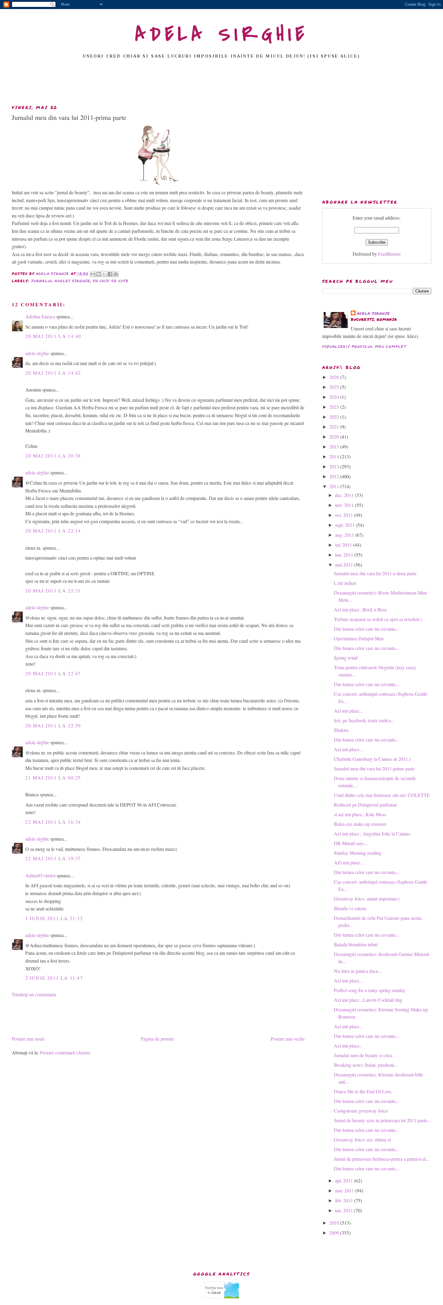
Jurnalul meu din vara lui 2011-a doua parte (375, 573)
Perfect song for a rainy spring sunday (369, 990)
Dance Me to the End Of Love (362, 1091)
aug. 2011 (345, 535)
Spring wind (345, 657)
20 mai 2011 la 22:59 (53, 725)
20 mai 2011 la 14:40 (53, 336)
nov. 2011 (345, 505)
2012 (334, 476)
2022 (334, 417)
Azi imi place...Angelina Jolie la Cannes (372, 833)
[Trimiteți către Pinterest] (116, 274)
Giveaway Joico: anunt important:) (366, 898)
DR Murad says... (351, 843)
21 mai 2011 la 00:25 (53, 777)
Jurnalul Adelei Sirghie (60, 280)
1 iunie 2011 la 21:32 (54, 918)
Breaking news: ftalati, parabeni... (366, 1065)
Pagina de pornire (157, 1038)
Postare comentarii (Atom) (65, 1052)
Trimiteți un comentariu (34, 994)
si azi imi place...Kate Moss (360, 814)
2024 (334, 397)
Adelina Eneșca (40, 316)
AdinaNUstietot (40, 875)
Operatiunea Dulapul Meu (359, 638)
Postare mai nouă (28, 1038)
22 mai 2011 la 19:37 (53, 858)
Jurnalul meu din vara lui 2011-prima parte (374, 768)
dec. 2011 (345, 495)
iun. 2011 (344, 554)
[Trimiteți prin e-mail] (93, 274)
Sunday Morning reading (358, 853)
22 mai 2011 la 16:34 (53, 822)
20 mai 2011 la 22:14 (53, 530)
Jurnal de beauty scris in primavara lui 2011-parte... (382, 1120)
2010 (334, 1222)
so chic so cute (111, 280)
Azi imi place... (348, 710)
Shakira (341, 730)
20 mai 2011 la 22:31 (53, 590)
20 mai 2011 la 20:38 (53, 455)
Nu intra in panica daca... (358, 971)
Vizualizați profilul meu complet (364, 346)
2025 (334, 387)
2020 (334, 436)
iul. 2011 (344, 545)
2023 (334, 407)
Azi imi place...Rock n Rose (360, 609)
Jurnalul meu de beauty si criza (363, 1055)
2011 (334, 486)
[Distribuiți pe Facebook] (110, 274)
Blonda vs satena (350, 908)
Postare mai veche (288, 1038)
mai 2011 (344, 564)
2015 (334, 446)
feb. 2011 (344, 1200)
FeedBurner (389, 254)
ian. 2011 (344, 1210)
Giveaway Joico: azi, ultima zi (362, 1139)
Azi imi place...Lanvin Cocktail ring (368, 1000)
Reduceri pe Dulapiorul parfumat (365, 804)
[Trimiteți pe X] (104, 274)
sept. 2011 (345, 525)
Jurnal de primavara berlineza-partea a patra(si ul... (381, 1159)
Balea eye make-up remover (360, 824)
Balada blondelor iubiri (356, 944)
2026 (334, 377)
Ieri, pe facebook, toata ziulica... (364, 720)
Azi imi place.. (348, 1026)
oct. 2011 (344, 515)
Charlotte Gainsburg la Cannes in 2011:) (372, 759)
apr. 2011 (344, 1180)
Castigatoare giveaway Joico (361, 1110)
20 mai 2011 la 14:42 (53, 373)
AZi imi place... (349, 862)
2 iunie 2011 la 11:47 (54, 978)
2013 (334, 466)
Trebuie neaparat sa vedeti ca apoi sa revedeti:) (378, 619)
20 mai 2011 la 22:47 (53, 673)
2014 (334, 456)
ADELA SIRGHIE (221, 34)
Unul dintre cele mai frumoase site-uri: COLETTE (382, 795)
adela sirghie (37, 353)
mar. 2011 (345, 1190)
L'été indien (345, 583)
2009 (334, 1232)
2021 (334, 426)
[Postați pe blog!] (99, 274)
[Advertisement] (221, 83)
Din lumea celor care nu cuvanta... (366, 629)
